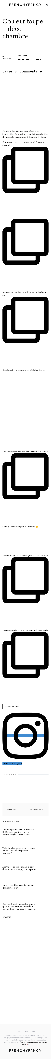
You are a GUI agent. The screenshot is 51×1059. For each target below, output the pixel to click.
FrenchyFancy (25, 5)
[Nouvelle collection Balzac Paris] (21, 955)
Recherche (35, 809)
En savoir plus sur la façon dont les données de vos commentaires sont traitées (25, 136)
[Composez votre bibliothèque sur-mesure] (21, 979)
